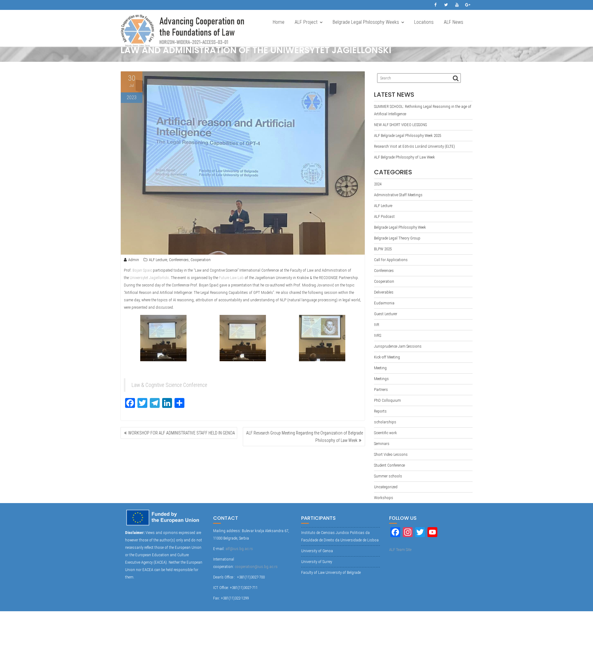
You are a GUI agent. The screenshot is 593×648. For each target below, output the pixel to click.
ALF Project (306, 22)
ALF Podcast (384, 216)
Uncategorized (385, 487)
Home (278, 22)
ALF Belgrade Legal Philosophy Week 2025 (407, 135)
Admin (133, 259)
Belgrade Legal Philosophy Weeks (366, 22)
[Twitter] (446, 5)
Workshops (383, 497)
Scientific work (385, 432)
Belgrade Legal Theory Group (397, 238)
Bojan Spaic (142, 270)
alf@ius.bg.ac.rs (239, 548)
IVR (376, 324)
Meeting (380, 368)
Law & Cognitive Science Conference (169, 385)
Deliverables (383, 292)
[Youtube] (457, 5)
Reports (380, 411)
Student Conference (389, 465)
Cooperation (201, 259)
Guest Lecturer (385, 313)
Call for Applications (391, 259)
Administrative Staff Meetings (398, 195)
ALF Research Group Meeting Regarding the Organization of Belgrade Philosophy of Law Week (304, 436)
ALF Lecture (158, 259)
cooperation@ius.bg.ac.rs (256, 566)
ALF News (453, 22)
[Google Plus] (468, 5)
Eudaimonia (384, 303)
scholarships (385, 422)
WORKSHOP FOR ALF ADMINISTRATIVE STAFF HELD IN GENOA (181, 432)
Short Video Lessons (391, 454)
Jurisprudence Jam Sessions (398, 346)
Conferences (179, 259)
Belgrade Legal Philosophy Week (400, 227)
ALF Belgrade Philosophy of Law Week (404, 157)
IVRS (377, 335)
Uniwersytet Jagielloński (149, 277)
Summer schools (388, 476)
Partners (381, 389)
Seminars (381, 443)
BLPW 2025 (383, 249)
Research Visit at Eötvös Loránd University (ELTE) (414, 146)
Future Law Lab (231, 277)
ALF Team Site (400, 549)
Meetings (381, 378)
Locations (424, 22)
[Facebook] (435, 5)
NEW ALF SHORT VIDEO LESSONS (400, 124)
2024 (377, 184)
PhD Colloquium (387, 400)
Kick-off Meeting (387, 357)
